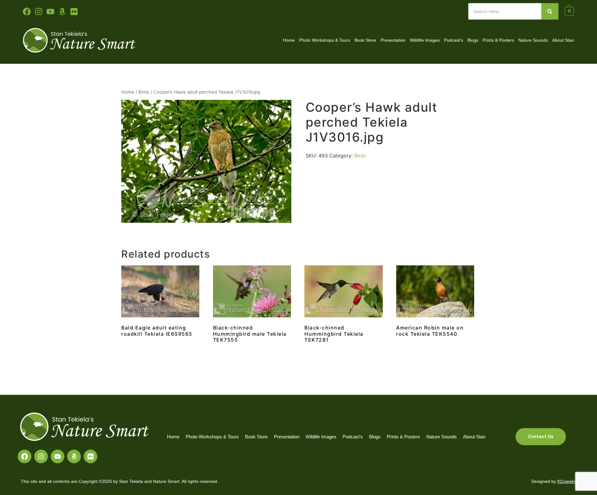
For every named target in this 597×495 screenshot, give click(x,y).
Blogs (472, 40)
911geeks (566, 481)
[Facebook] (24, 456)
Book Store (365, 40)
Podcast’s (453, 40)
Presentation (393, 40)
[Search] (549, 11)
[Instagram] (41, 456)
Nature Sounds (533, 40)
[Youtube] (50, 11)
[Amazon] (74, 456)
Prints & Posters (498, 40)
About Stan (563, 40)
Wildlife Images (425, 40)
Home (289, 40)
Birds (143, 92)
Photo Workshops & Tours (324, 40)
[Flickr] (90, 456)
